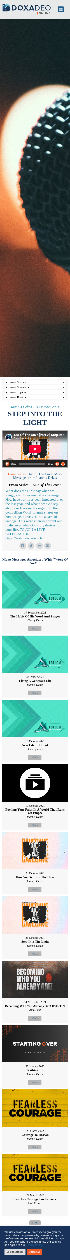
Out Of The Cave (39, 474)
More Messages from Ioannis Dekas (37, 475)
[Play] (7, 464)
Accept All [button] (34, 1251)
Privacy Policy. (34, 1245)
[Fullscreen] (63, 464)
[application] (35, 449)
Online (44, 13)
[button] (61, 9)
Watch (35, 628)
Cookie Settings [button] (15, 1251)
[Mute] (57, 464)
